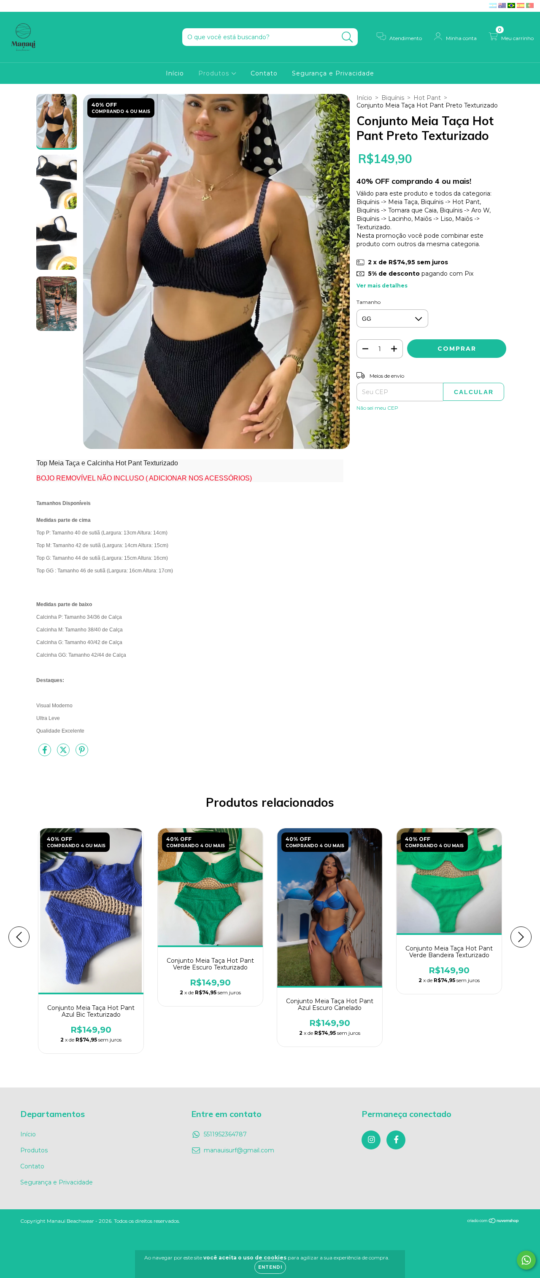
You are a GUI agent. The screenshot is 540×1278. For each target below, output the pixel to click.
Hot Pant (427, 98)
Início (175, 73)
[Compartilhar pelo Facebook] (45, 753)
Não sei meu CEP (377, 408)
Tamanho (368, 302)
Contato (264, 73)
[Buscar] (347, 37)
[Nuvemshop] (493, 1222)
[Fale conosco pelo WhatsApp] (526, 1260)
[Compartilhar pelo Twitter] (64, 753)
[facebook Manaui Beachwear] (24, 6)
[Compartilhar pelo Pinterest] (82, 753)
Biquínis (392, 98)
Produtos (214, 73)
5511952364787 (225, 1134)
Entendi (270, 1267)
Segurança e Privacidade (333, 73)
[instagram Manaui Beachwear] (12, 6)
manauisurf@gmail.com (239, 1150)
